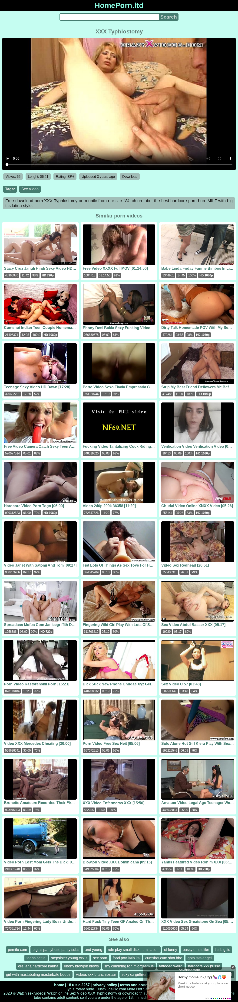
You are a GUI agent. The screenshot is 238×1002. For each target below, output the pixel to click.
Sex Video (30, 189)
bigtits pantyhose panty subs (56, 950)
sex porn (100, 958)
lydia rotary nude (80, 989)
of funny (170, 950)
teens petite (36, 958)
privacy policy (105, 985)
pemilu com (17, 950)
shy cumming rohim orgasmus (129, 966)
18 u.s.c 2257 (78, 985)
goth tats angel (200, 958)
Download (129, 176)
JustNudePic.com (111, 989)
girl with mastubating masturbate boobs (38, 974)
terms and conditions (138, 985)
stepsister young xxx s (69, 958)
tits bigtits (222, 950)
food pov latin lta (126, 958)
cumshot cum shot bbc (163, 958)
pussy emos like (196, 950)
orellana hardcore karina (38, 966)
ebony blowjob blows (81, 966)
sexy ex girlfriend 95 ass (141, 974)
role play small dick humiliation (133, 950)
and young (93, 950)
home (59, 985)
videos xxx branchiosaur (96, 974)
